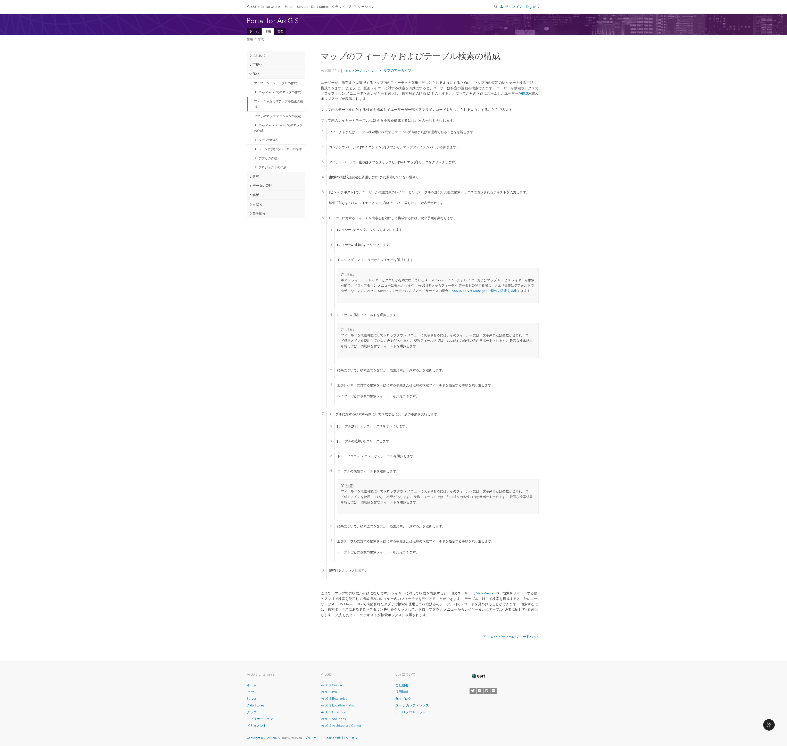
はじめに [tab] (259, 55)
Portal (289, 7)
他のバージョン (357, 71)
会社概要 (401, 685)
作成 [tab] (255, 74)
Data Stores (320, 7)
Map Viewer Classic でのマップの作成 (278, 127)
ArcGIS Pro (329, 692)
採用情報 (401, 692)
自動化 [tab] (257, 204)
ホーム (254, 31)
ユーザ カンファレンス (412, 705)
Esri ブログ (403, 699)
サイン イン (513, 7)
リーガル (351, 737)
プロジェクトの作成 (272, 167)
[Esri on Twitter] (473, 691)
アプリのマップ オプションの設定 (277, 116)
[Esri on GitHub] (486, 691)
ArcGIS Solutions (333, 719)
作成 (261, 39)
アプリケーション (361, 7)
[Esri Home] (478, 676)
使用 (268, 31)
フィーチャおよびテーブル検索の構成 (278, 104)
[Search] (496, 6)
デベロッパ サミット (410, 712)
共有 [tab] (255, 176)
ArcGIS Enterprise (263, 6)
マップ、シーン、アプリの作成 (275, 83)
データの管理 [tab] (262, 186)
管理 (280, 31)
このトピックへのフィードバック (514, 637)
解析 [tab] (255, 195)
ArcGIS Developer (334, 712)
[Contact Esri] (493, 691)
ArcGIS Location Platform (339, 705)
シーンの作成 (268, 140)
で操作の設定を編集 (484, 291)
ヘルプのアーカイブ (395, 70)
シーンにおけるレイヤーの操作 (280, 149)
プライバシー (313, 737)
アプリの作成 (268, 158)
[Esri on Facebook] (480, 691)
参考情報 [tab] (259, 213)
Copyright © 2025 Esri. (262, 737)
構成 (525, 93)
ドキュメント (256, 726)
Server (251, 699)
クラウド (338, 7)
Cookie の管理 (333, 737)
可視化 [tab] (257, 65)
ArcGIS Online (331, 685)
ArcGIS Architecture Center (341, 726)
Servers (302, 7)
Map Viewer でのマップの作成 (280, 92)
